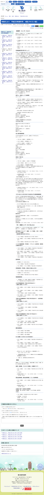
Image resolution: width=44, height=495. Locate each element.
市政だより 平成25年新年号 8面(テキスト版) (7, 63)
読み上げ (14, 1)
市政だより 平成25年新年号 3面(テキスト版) (7, 45)
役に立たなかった (21, 408)
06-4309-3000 (22, 480)
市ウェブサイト (36, 486)
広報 (13, 16)
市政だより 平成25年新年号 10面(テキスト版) (7, 72)
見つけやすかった (6, 412)
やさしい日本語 (28, 1)
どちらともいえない (12, 408)
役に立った (5, 408)
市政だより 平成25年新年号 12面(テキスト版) (7, 81)
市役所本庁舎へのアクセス (17, 486)
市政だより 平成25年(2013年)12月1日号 (11, 434)
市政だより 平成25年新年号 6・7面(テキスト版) (7, 59)
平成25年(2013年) (24, 16)
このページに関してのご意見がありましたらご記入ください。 (15, 414)
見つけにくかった (23, 412)
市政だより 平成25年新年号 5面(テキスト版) (7, 54)
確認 (22, 425)
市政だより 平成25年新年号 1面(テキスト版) (7, 36)
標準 (7, 1)
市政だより (17, 16)
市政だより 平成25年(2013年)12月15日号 (12, 432)
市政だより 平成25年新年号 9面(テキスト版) (7, 68)
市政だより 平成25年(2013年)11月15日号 (12, 436)
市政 (10, 16)
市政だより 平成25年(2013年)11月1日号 (11, 438)
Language (35, 1)
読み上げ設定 (20, 1)
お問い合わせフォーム (6, 453)
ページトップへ (40, 467)
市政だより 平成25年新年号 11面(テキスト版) (7, 77)
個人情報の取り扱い (27, 486)
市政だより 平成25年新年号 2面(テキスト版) (7, 41)
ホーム (6, 16)
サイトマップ (7, 486)
